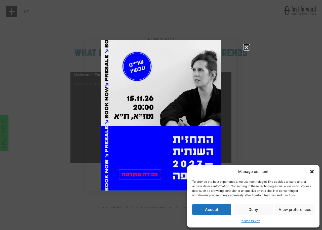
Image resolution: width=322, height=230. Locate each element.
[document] (161, 115)
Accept (211, 209)
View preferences (295, 209)
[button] (311, 171)
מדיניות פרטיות (251, 221)
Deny (253, 209)
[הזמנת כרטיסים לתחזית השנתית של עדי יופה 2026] (161, 115)
